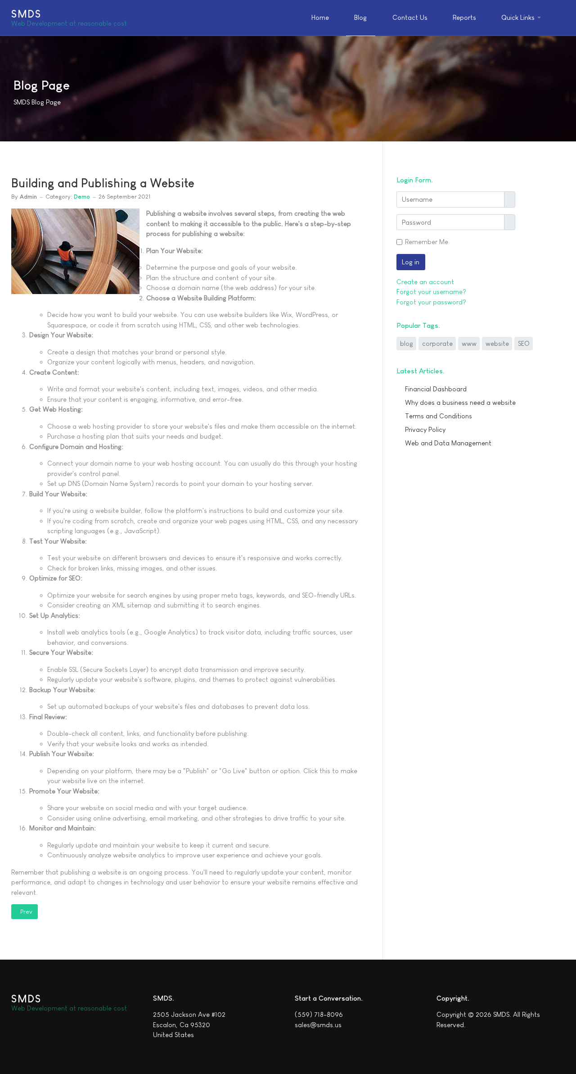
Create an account (425, 281)
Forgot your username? (431, 291)
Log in (410, 262)
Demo (82, 196)
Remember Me (426, 241)
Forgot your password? (431, 302)
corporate (437, 343)
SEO (524, 343)
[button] (522, 18)
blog (406, 343)
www (469, 343)
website (497, 343)
